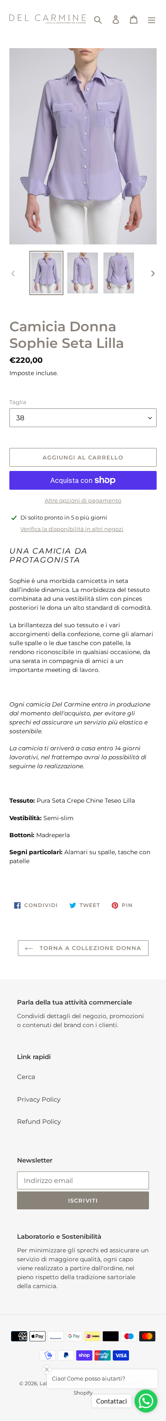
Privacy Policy (38, 1099)
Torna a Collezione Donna (89, 947)
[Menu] (151, 19)
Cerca (26, 1077)
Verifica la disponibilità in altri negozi (71, 528)
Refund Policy (39, 1121)
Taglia (17, 402)
